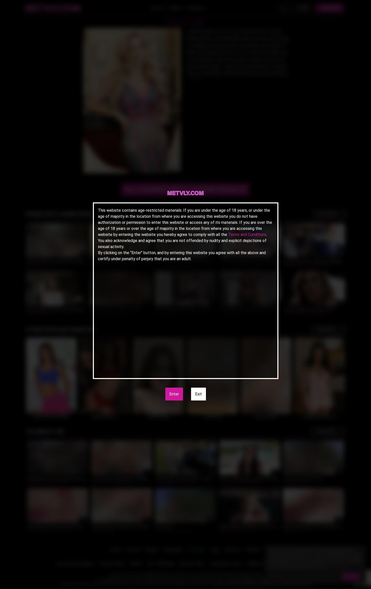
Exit (198, 394)
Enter (174, 394)
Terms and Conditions (247, 234)
